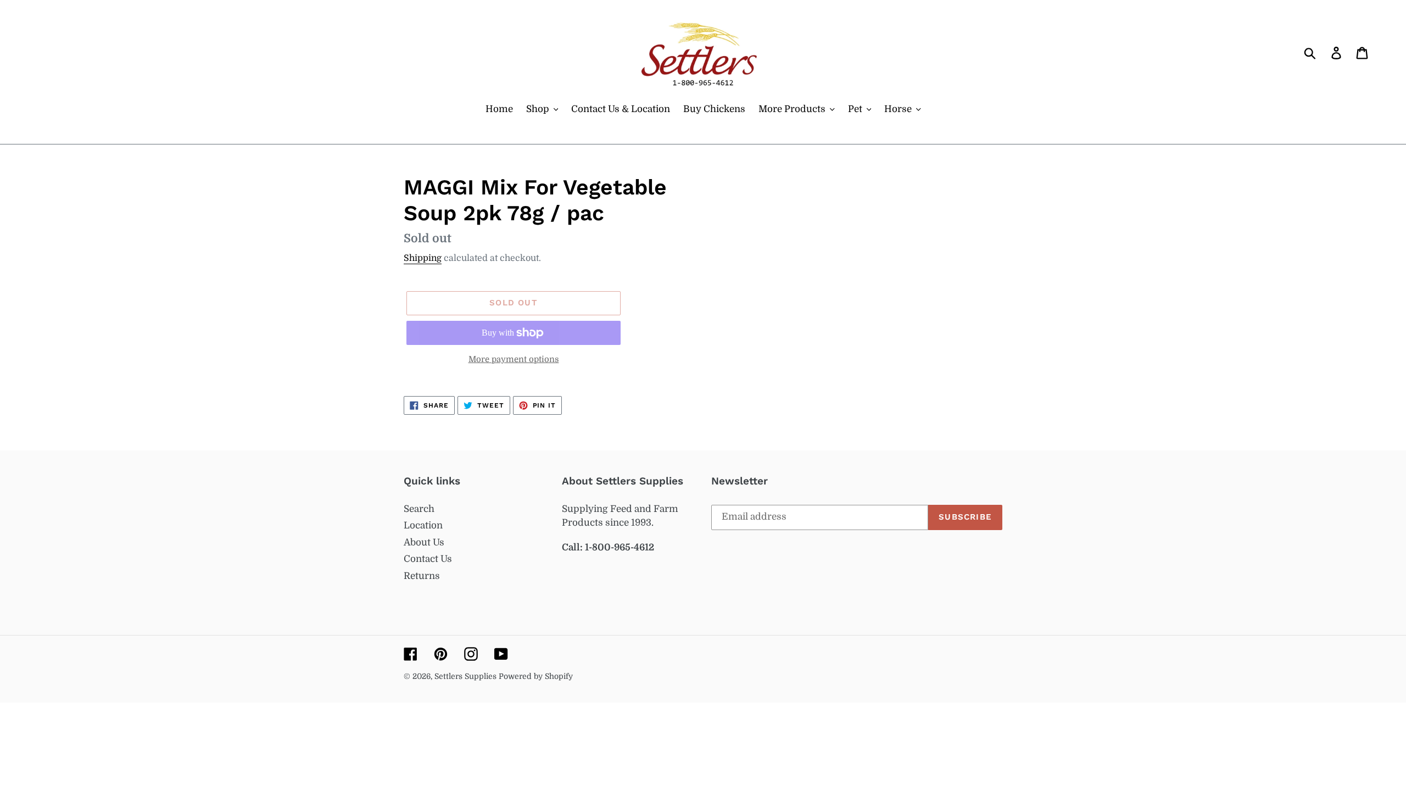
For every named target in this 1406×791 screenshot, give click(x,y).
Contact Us (428, 559)
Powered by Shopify (536, 676)
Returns (422, 576)
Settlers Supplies (466, 676)
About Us (424, 542)
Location (423, 525)
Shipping (423, 258)
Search (419, 509)
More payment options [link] (513, 359)
